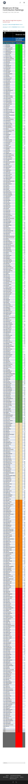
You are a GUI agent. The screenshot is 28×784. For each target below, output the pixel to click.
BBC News (16, 12)
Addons (21, 777)
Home (7, 775)
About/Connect (13, 778)
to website (13, 24)
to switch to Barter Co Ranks (13, 27)
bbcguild (5, 12)
